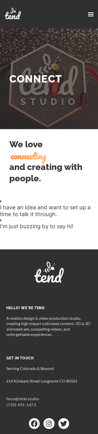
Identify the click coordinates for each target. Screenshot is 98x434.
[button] (91, 14)
